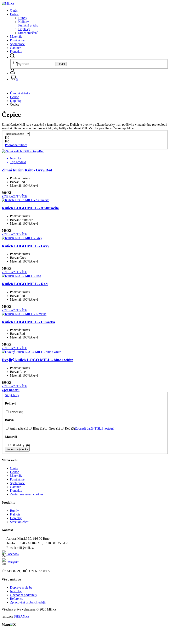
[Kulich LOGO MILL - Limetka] (24, 314)
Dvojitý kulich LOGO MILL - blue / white (37, 360)
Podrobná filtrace (16, 145)
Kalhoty (23, 21)
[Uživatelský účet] (12, 73)
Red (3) (69, 428)
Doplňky (24, 29)
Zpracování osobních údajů (28, 602)
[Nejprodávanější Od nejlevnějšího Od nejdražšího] (17, 133)
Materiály (16, 36)
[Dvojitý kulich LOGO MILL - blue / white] (31, 352)
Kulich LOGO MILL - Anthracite (30, 208)
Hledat (61, 64)
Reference (16, 598)
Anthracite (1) (18, 428)
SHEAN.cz (21, 616)
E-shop (14, 14)
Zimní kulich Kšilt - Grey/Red (27, 170)
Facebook (12, 554)
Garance (15, 47)
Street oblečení (28, 33)
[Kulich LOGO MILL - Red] (21, 276)
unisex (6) (16, 412)
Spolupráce (17, 44)
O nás (14, 10)
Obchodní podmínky (23, 595)
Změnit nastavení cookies (26, 494)
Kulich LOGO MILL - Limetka (28, 322)
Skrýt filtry (12, 395)
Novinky (16, 591)
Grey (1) (54, 428)
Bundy (22, 18)
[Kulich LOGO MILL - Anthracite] (25, 200)
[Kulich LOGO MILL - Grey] (22, 238)
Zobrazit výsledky (17, 449)
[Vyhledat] (12, 57)
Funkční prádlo (28, 25)
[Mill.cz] (8, 3)
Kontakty (16, 51)
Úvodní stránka (20, 93)
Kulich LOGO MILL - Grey (25, 246)
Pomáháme (17, 40)
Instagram (12, 562)
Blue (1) (38, 428)
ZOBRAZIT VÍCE (14, 196)
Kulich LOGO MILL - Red (25, 284)
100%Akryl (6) (19, 445)
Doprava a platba (21, 587)
